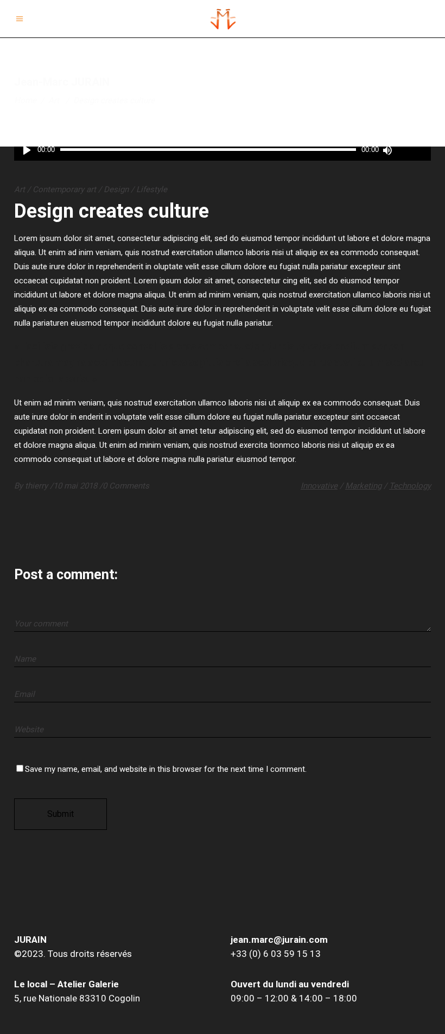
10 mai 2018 (76, 486)
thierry (37, 486)
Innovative (319, 486)
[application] (222, 150)
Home (25, 100)
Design (116, 189)
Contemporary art (64, 189)
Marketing (363, 486)
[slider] (410, 150)
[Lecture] (26, 150)
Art (53, 100)
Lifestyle (151, 189)
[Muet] (387, 150)
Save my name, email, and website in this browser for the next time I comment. (166, 769)
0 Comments (126, 486)
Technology (410, 486)
